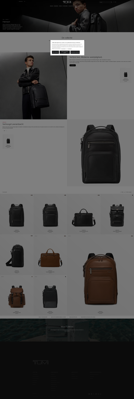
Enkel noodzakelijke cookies (65, 52)
